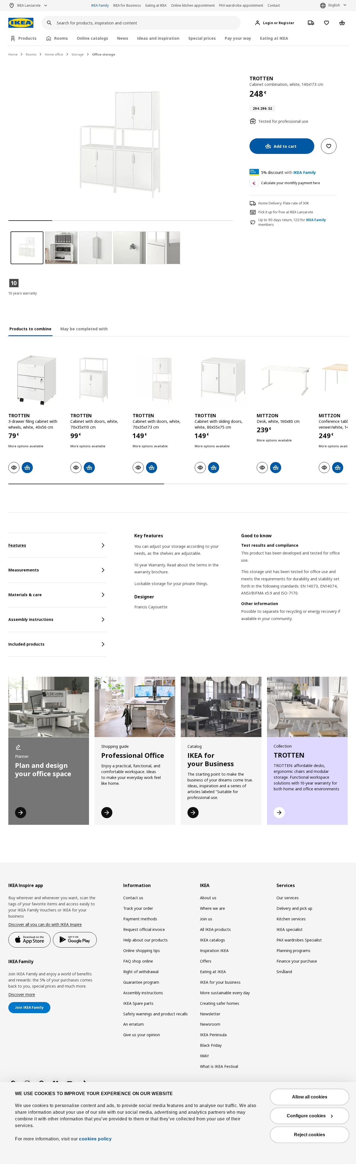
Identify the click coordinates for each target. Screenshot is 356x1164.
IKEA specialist (289, 929)
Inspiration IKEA (214, 950)
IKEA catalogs (212, 940)
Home (13, 54)
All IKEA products (215, 929)
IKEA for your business (220, 982)
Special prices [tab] (202, 38)
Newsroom (210, 1024)
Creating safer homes (219, 1003)
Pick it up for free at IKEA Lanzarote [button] (285, 212)
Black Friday (211, 1045)
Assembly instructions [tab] (30, 619)
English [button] (334, 5)
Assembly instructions (143, 992)
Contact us (133, 897)
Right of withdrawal (141, 971)
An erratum (133, 1024)
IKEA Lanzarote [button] (29, 5)
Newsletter (210, 1013)
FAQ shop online (138, 961)
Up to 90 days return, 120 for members (292, 222)
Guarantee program (141, 982)
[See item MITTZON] (285, 380)
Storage (77, 54)
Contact (274, 5)
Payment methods (140, 918)
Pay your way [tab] (238, 38)
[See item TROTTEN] (36, 380)
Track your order (138, 908)
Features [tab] (17, 545)
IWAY (204, 1055)
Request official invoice (144, 929)
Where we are (212, 908)
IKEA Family (100, 5)
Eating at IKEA (156, 5)
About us (208, 897)
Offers (205, 961)
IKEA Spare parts (138, 1003)
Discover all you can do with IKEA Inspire (45, 924)
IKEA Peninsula (213, 1034)
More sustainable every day (225, 992)
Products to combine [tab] (30, 328)
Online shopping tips (141, 950)
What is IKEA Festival (219, 1066)
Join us (206, 918)
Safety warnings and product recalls (155, 1013)
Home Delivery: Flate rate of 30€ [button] (283, 203)
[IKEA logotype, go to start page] (20, 23)
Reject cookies (309, 1134)
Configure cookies (306, 1115)
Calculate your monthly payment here (290, 183)
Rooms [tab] (61, 38)
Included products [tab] (26, 644)
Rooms (31, 54)
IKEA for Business (127, 5)
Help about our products (145, 940)
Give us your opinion (141, 1034)
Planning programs (293, 950)
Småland (284, 971)
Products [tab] (27, 38)
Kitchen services (291, 918)
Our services (287, 897)
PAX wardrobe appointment (241, 5)
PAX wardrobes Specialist (299, 940)
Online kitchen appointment (193, 5)
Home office (54, 54)
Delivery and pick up (294, 908)
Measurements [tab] (23, 570)
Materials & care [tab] (25, 594)
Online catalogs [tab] (92, 38)
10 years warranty (22, 293)
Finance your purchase (296, 961)
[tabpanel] (241, 584)
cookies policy (95, 1138)
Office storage (103, 54)
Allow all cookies (309, 1097)
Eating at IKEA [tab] (274, 38)
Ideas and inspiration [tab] (158, 38)
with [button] (288, 172)
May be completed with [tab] (84, 328)
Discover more (21, 994)
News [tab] (122, 38)
